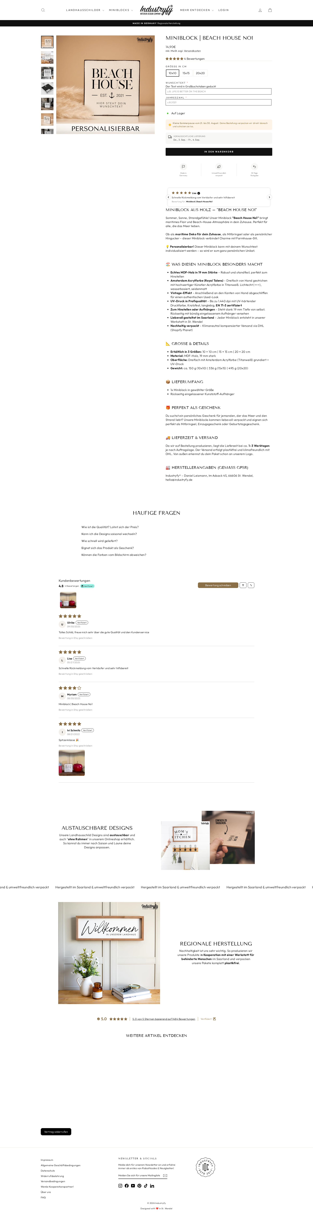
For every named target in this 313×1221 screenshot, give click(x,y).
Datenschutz (48, 1170)
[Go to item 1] (68, 600)
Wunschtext (176, 82)
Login (223, 10)
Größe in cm (176, 66)
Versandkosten (192, 50)
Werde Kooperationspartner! (57, 1186)
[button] (175, 59)
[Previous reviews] (168, 197)
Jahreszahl (175, 97)
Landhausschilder (84, 10)
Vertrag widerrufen (56, 1131)
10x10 (172, 73)
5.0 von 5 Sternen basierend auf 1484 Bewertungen (164, 1019)
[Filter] (243, 585)
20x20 (200, 73)
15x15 (186, 73)
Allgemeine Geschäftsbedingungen (61, 1165)
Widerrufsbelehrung (52, 1176)
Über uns (46, 1192)
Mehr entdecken (195, 10)
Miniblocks (119, 10)
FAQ (43, 1197)
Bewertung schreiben (218, 585)
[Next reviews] (269, 197)
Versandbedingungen (53, 1181)
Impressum (47, 1159)
